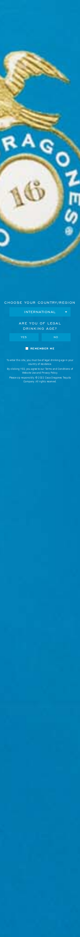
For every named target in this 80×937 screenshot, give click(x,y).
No (56, 337)
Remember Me (42, 348)
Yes (24, 337)
